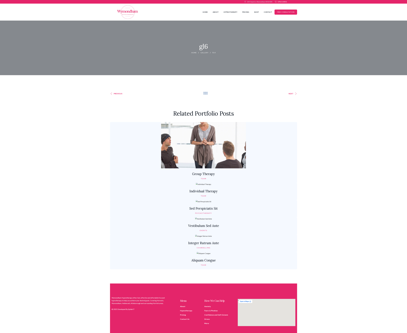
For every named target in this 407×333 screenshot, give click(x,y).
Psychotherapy (203, 213)
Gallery (204, 53)
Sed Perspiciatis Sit (203, 208)
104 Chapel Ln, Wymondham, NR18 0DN (259, 2)
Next (291, 94)
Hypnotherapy (230, 12)
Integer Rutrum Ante (203, 243)
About (216, 12)
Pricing (245, 12)
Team (203, 178)
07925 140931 (282, 2)
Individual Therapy (203, 191)
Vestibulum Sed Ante (203, 226)
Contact (268, 12)
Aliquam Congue (203, 260)
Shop (256, 12)
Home (205, 12)
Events (203, 230)
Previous (118, 94)
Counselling (203, 248)
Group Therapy (203, 174)
